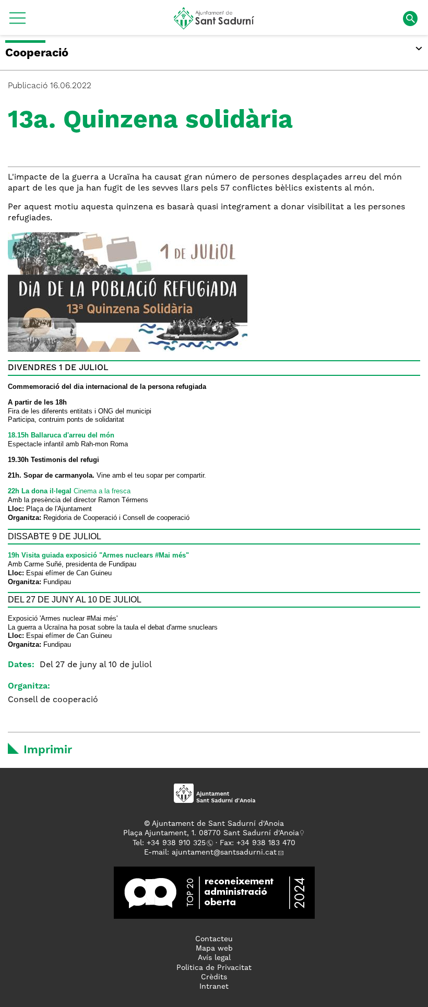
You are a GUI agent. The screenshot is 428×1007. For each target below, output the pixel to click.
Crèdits (214, 977)
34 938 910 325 (178, 843)
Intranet (214, 986)
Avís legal (214, 958)
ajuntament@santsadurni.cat (224, 852)
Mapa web (214, 948)
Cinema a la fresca (69, 491)
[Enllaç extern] (214, 892)
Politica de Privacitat (214, 968)
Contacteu (214, 939)
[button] (17, 22)
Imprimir (47, 750)
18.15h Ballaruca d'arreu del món (61, 435)
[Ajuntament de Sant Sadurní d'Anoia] (214, 25)
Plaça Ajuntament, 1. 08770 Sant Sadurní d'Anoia (211, 833)
